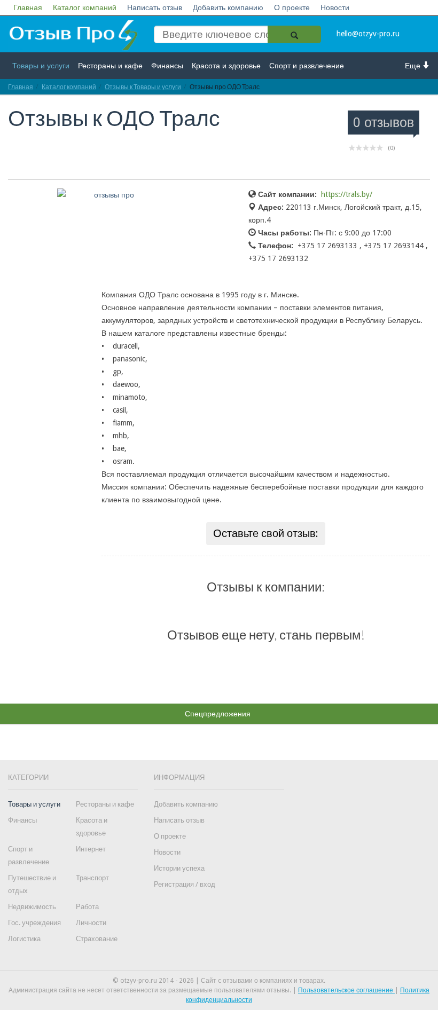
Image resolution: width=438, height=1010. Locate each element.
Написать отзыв (154, 7)
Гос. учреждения (34, 923)
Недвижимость (32, 907)
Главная (27, 7)
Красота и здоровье (226, 65)
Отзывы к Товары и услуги (143, 87)
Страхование (97, 939)
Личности (91, 923)
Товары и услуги (40, 65)
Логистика (24, 939)
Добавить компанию (228, 7)
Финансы (167, 65)
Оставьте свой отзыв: (265, 533)
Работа (87, 907)
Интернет (91, 849)
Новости (334, 7)
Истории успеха (179, 868)
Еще (414, 65)
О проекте (292, 7)
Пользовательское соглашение (346, 990)
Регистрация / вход (184, 884)
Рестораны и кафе (110, 65)
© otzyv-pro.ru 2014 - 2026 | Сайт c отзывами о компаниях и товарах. (219, 980)
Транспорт (92, 878)
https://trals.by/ (346, 194)
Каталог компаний (84, 7)
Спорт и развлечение (306, 65)
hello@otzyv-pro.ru (368, 33)
